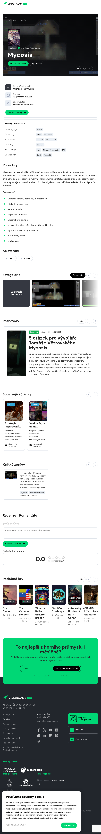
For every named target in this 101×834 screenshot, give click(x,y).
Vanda (88, 810)
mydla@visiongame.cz (47, 721)
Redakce (6, 719)
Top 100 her (9, 742)
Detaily (8, 123)
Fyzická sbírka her (13, 738)
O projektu (8, 714)
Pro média (8, 733)
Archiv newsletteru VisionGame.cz (13, 748)
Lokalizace (19, 123)
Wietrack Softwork (23, 88)
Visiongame (12, 20)
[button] (88, 275)
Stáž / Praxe (9, 728)
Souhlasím (69, 825)
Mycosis (23, 20)
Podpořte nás (9, 724)
